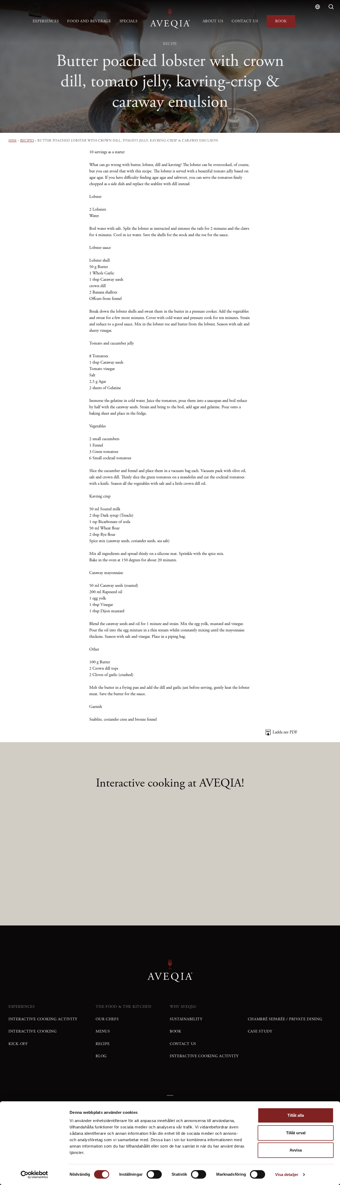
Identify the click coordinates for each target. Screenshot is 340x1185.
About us (213, 21)
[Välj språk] (317, 6)
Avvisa (296, 1150)
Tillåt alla (295, 1115)
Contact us (245, 21)
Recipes (27, 140)
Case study (260, 1031)
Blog (101, 1056)
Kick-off (18, 1044)
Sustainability (186, 1019)
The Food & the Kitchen (123, 1007)
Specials (129, 21)
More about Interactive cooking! (130, 884)
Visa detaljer (286, 1174)
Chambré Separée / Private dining (285, 1019)
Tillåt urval (295, 1133)
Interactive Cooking (32, 1031)
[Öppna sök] (331, 6)
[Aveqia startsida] (170, 18)
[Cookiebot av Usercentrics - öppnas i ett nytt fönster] (34, 1175)
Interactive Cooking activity (42, 1019)
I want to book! (245, 884)
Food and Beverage (89, 21)
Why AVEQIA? (183, 1007)
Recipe (102, 1044)
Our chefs (107, 1019)
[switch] (154, 1174)
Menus (103, 1031)
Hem (12, 140)
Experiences (46, 21)
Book (281, 21)
